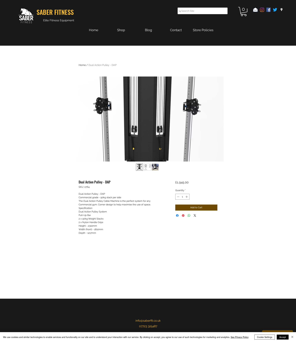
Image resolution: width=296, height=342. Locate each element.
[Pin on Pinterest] (183, 215)
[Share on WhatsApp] (189, 215)
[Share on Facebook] (177, 215)
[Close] (292, 337)
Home (82, 65)
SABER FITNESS (55, 12)
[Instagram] (262, 10)
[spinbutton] (182, 197)
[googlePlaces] (281, 10)
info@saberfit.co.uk (148, 320)
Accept (282, 337)
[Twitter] (275, 10)
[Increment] (187, 197)
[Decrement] (178, 197)
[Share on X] (195, 215)
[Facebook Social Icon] (268, 10)
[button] (243, 11)
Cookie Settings (264, 337)
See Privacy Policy (240, 337)
